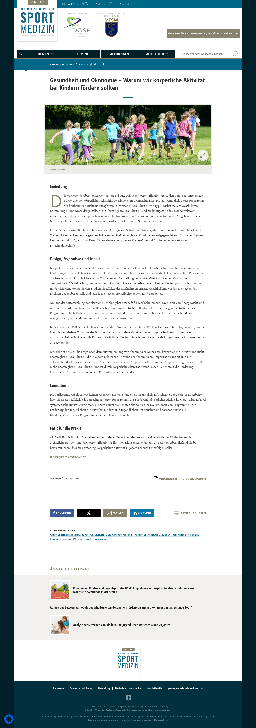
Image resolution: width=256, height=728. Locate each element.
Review (54, 539)
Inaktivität (140, 534)
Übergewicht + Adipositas (92, 539)
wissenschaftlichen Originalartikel (83, 64)
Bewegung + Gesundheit (89, 534)
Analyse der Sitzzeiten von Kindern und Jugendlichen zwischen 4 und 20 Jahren (121, 625)
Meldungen (119, 54)
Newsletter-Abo (154, 688)
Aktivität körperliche (62, 534)
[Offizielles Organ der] (75, 36)
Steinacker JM (68, 539)
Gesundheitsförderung (119, 534)
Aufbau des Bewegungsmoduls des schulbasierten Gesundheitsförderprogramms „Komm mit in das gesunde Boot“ (121, 607)
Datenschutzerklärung (81, 688)
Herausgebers (160, 719)
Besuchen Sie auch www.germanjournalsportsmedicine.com (202, 33)
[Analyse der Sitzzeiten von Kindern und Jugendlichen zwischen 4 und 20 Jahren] (60, 625)
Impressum (58, 688)
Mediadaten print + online (128, 688)
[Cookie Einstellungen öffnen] (9, 723)
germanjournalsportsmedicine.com (185, 688)
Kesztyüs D (154, 534)
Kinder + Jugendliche (174, 534)
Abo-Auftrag (104, 688)
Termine (82, 54)
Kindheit (193, 534)
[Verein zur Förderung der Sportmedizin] (111, 36)
